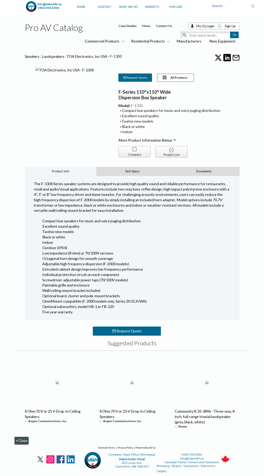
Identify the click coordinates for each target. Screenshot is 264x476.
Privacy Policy (125, 447)
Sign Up (230, 26)
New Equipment (222, 41)
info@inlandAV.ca (49, 4)
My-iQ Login (205, 26)
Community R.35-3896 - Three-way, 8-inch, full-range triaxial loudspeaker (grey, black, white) (205, 416)
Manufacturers (189, 41)
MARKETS (152, 6)
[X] (40, 459)
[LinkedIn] (71, 459)
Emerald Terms (106, 447)
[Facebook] (61, 459)
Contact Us (164, 26)
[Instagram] (50, 459)
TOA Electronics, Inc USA (87, 56)
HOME (81, 6)
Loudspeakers (53, 56)
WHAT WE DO (128, 6)
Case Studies (128, 26)
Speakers (32, 56)
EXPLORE (176, 6)
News (146, 26)
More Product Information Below (145, 140)
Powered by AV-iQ (146, 447)
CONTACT (105, 6)
